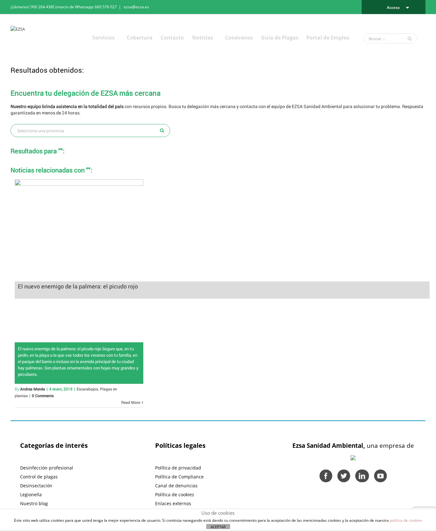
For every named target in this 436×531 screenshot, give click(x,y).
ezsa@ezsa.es (136, 7)
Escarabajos (87, 388)
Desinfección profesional (46, 468)
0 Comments (43, 395)
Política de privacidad (178, 468)
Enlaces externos (173, 503)
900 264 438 (42, 7)
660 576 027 (106, 7)
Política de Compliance (179, 477)
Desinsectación (36, 486)
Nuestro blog (34, 503)
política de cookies (406, 520)
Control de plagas (39, 477)
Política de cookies (174, 494)
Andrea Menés (32, 388)
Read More (130, 402)
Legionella (31, 494)
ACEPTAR (218, 526)
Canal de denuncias (176, 486)
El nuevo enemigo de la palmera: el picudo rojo (78, 286)
